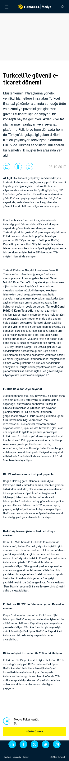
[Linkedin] (12, 744)
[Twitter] (34, 744)
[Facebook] (23, 744)
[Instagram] (57, 744)
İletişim (26, 756)
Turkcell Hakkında (12, 756)
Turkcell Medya (34, 6)
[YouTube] (45, 744)
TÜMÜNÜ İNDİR (34, 731)
